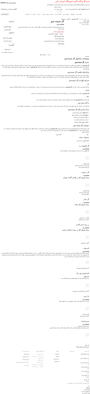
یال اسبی (86, 296)
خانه (88, 19)
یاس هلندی (56, 361)
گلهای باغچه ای (82, 19)
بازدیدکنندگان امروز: (84, 358)
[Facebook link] (57, 44)
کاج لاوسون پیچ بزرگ (82, 273)
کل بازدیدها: (86, 379)
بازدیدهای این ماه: (85, 371)
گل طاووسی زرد (84, 146)
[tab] (48, 54)
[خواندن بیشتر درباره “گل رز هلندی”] (87, 185)
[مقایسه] (87, 143)
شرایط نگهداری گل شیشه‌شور (79, 80)
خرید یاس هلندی (40, 360)
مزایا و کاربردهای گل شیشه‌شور (78, 109)
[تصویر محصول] (83, 167)
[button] (87, 158)
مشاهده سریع (87, 161)
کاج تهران (86, 248)
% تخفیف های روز (5, 14)
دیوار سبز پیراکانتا (40, 362)
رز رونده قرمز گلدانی (82, 224)
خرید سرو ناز (41, 356)
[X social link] (55, 44)
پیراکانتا (57, 356)
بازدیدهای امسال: (85, 375)
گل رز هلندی (85, 172)
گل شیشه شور (56, 41)
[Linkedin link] (52, 44)
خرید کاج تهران (40, 358)
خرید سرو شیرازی (40, 354)
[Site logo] (9, 9)
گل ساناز (86, 199)
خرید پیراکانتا (35, 356)
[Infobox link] (7, 26)
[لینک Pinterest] (53, 44)
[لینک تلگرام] (50, 44)
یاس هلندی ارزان (35, 366)
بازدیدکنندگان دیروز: (84, 362)
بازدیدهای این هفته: (85, 366)
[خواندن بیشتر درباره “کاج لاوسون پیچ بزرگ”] (87, 285)
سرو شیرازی (85, 321)
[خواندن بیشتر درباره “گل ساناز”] (87, 212)
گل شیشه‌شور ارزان (48, 41)
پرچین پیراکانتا (34, 364)
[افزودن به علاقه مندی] (87, 154)
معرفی (82, 62)
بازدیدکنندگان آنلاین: (84, 354)
